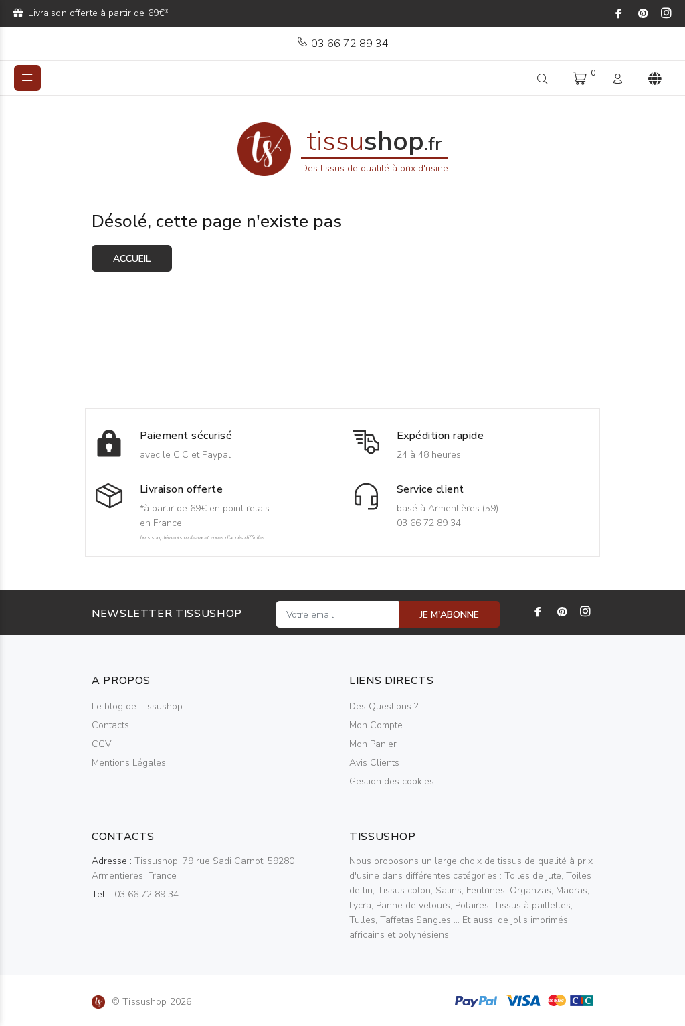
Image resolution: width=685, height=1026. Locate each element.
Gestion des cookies (391, 781)
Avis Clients (374, 762)
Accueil (132, 258)
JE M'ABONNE (449, 614)
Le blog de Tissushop (137, 706)
